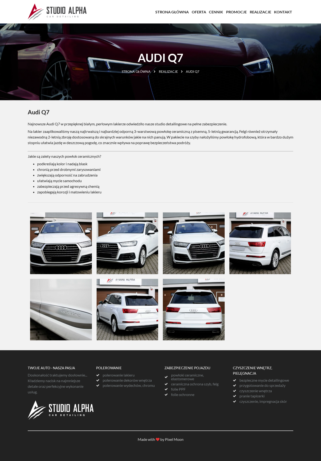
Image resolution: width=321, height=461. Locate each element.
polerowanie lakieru (119, 375)
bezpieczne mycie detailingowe (264, 380)
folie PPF (178, 389)
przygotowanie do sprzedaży (262, 385)
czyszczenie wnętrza (255, 391)
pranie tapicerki (252, 396)
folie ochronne (182, 394)
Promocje (236, 12)
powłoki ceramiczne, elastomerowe (187, 377)
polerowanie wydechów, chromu (129, 385)
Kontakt (283, 12)
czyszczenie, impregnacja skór (263, 401)
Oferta (199, 12)
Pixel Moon (174, 439)
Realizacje (260, 12)
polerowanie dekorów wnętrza (127, 380)
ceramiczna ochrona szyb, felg (195, 384)
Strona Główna (172, 12)
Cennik (216, 12)
